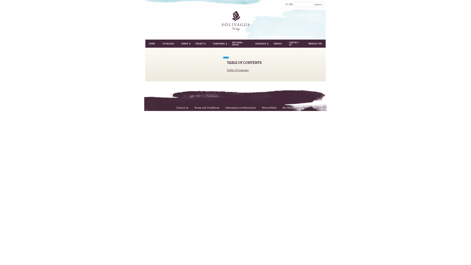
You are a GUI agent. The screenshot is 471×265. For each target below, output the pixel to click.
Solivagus (260, 43)
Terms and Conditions (206, 107)
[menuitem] (152, 44)
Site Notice (288, 107)
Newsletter (315, 43)
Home (152, 43)
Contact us (182, 107)
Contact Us (294, 43)
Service (278, 43)
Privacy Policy (269, 107)
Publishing (219, 43)
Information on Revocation (240, 107)
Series (184, 43)
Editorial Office (237, 43)
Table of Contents (238, 70)
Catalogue (168, 43)
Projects (201, 43)
